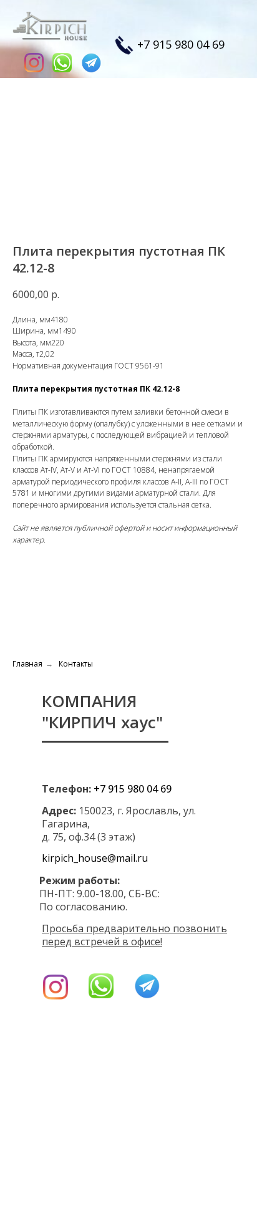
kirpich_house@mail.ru (95, 858)
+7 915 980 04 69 (181, 44)
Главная (27, 663)
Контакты (76, 663)
